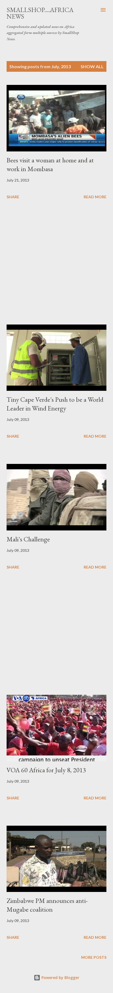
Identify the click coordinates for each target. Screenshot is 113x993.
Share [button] (13, 196)
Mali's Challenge (28, 539)
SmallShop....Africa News (40, 13)
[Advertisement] (56, 263)
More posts (93, 957)
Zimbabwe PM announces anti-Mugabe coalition (47, 905)
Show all (92, 66)
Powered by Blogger (59, 977)
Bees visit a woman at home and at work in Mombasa (50, 164)
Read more (95, 196)
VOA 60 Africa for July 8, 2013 (46, 770)
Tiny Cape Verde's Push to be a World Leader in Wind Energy (55, 403)
